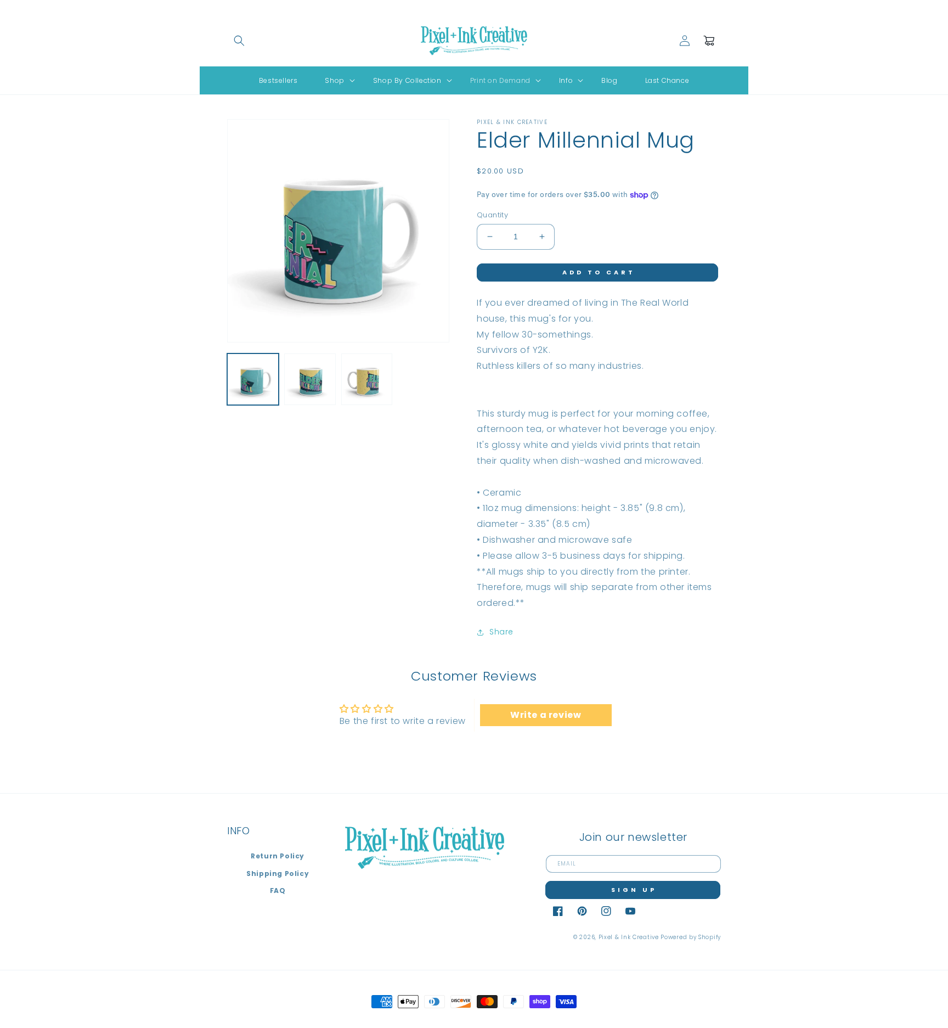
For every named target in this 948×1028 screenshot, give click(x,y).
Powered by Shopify (691, 937)
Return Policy (277, 856)
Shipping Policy (277, 873)
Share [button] (501, 631)
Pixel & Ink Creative (629, 937)
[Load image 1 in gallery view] (253, 379)
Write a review (545, 715)
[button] (239, 41)
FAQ (278, 890)
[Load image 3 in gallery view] (367, 379)
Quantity (492, 215)
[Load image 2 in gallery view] (310, 379)
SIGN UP (634, 889)
